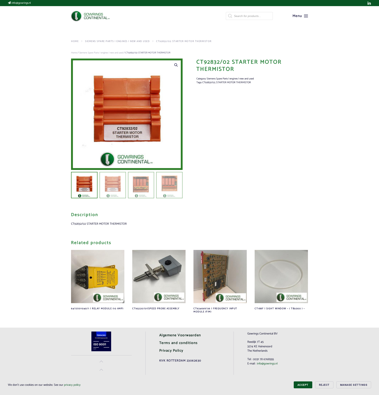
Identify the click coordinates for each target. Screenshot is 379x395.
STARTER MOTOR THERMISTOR (233, 82)
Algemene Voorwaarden (180, 335)
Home (74, 53)
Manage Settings (354, 384)
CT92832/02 (208, 82)
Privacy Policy (171, 351)
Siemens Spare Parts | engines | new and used (101, 53)
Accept (303, 384)
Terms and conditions (178, 343)
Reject (324, 384)
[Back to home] (91, 16)
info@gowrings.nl (21, 3)
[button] (300, 16)
